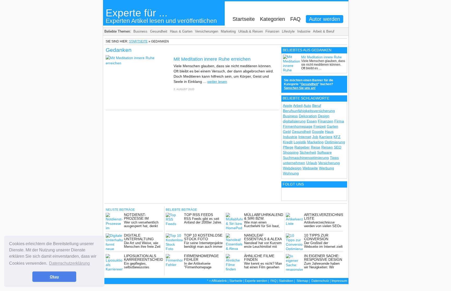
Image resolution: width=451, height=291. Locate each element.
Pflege (288, 147)
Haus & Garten (181, 31)
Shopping (291, 152)
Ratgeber (302, 147)
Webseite (310, 168)
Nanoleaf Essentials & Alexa (263, 237)
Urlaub (311, 163)
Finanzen (272, 31)
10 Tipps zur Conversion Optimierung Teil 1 (323, 239)
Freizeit (319, 126)
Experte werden (256, 281)
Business (140, 31)
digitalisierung (294, 121)
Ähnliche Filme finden (259, 258)
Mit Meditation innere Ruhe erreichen (212, 59)
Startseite (244, 19)
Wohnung (291, 173)
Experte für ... (161, 15)
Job (315, 137)
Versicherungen (206, 31)
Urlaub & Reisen (250, 31)
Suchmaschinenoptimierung (306, 158)
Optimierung (335, 142)
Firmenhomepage (297, 126)
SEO (337, 147)
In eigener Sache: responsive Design (323, 258)
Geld (287, 131)
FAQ (295, 19)
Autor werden (324, 19)
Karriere (326, 137)
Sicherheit (308, 152)
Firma (339, 121)
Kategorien (272, 19)
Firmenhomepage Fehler (201, 258)
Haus (329, 131)
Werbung (326, 168)
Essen (312, 121)
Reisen (327, 147)
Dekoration (308, 116)
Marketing (228, 31)
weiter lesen (217, 81)
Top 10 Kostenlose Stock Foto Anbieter (203, 239)
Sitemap (302, 281)
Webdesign (292, 168)
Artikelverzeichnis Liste (323, 216)
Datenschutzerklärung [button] (69, 263)
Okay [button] (54, 277)
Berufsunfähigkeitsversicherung (309, 111)
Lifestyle (288, 31)
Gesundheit (158, 31)
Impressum (339, 281)
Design (323, 116)
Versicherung (329, 163)
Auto (307, 105)
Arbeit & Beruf (323, 31)
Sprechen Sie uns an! (300, 88)
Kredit (288, 142)
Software (324, 152)
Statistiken (286, 281)
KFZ (337, 137)
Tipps (334, 158)
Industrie (303, 31)
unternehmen (294, 163)
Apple (287, 105)
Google (318, 131)
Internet (304, 137)
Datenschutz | (321, 281)
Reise (315, 147)
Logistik (300, 142)
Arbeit (298, 105)
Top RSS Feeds (198, 215)
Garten (332, 126)
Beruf (316, 105)
